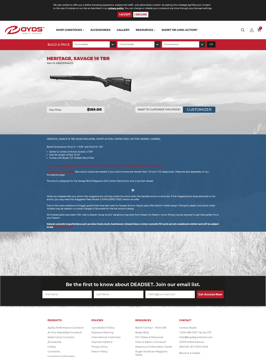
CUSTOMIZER (199, 109)
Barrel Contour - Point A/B (150, 327)
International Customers (106, 337)
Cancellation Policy (103, 327)
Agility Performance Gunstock (65, 327)
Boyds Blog (142, 332)
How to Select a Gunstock (150, 342)
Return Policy (99, 351)
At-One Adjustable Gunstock (65, 332)
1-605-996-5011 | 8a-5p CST (195, 332)
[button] (70, 30)
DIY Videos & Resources (149, 337)
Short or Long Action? (179, 30)
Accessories (100, 30)
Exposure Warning (102, 332)
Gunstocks (54, 351)
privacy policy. (116, 8)
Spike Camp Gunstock (61, 337)
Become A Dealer (189, 353)
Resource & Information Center (153, 346)
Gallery (123, 30)
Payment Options (102, 342)
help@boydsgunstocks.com (196, 337)
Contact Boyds (188, 327)
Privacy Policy (99, 346)
